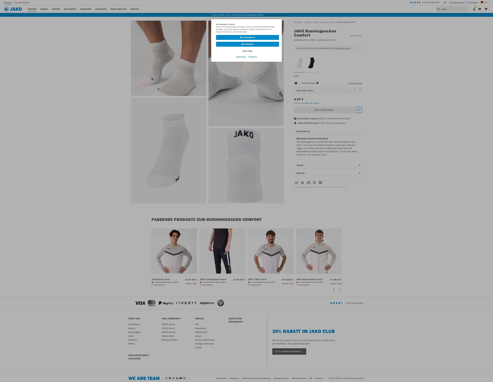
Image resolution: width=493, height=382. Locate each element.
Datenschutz (241, 56)
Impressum (252, 56)
